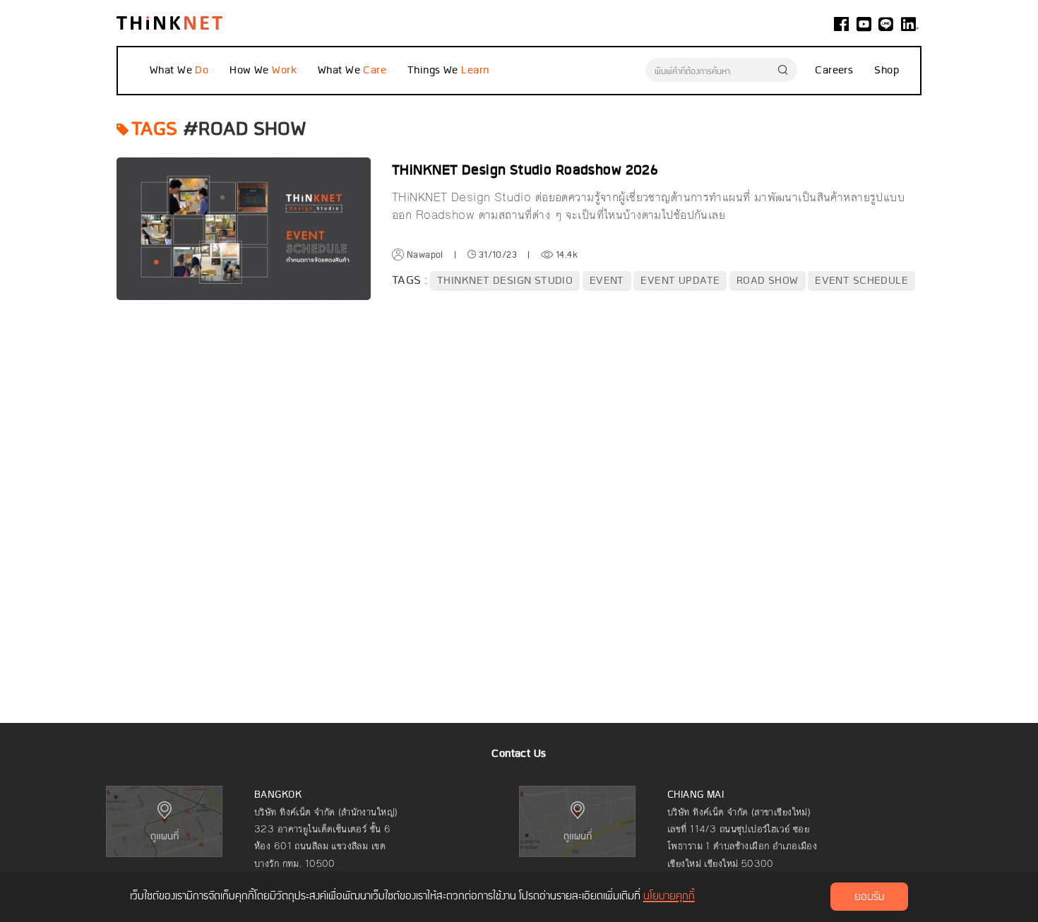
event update (680, 281)
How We (250, 70)
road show (767, 281)
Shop (886, 70)
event (607, 281)
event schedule (861, 281)
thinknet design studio (505, 281)
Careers (834, 70)
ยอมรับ (869, 897)
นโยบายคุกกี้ (669, 896)
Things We (434, 70)
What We (172, 70)
